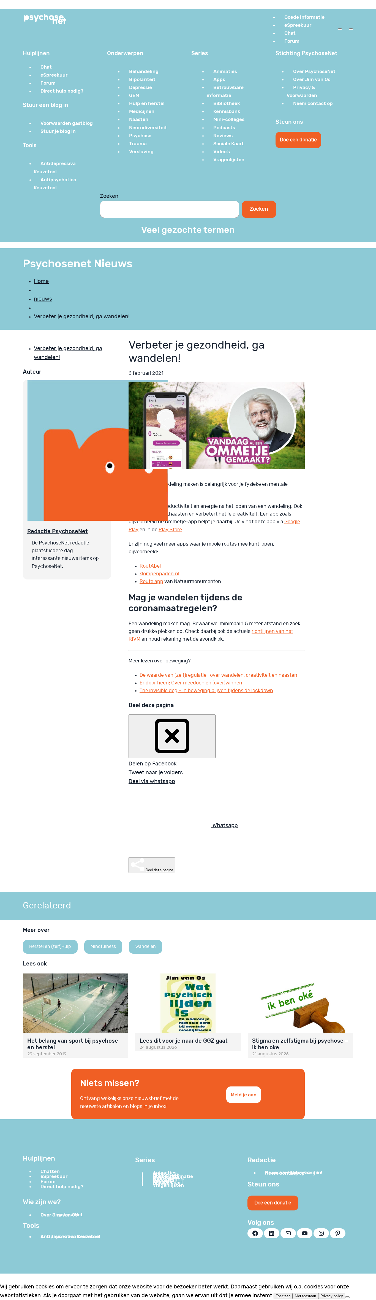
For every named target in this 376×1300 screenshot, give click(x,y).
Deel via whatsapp (152, 781)
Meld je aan (244, 1094)
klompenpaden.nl (159, 573)
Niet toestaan (305, 1296)
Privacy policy (331, 1296)
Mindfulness (103, 946)
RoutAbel (150, 566)
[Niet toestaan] (347, 1297)
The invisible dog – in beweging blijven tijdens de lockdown (206, 690)
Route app (151, 581)
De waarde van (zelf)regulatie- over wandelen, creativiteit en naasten (218, 675)
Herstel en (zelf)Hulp (50, 946)
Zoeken (109, 196)
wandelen (145, 946)
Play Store (170, 529)
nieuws (43, 299)
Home (41, 281)
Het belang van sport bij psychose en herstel (72, 1044)
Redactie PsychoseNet (57, 531)
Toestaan (283, 1296)
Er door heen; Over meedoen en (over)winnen (191, 683)
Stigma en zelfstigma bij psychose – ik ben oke (300, 1044)
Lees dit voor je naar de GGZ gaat (184, 1040)
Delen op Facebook (152, 764)
